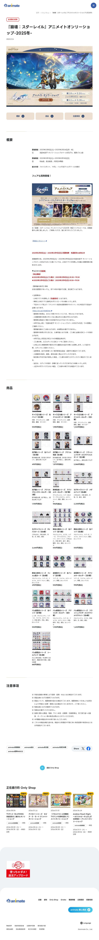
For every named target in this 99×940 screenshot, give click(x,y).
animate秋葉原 (34, 823)
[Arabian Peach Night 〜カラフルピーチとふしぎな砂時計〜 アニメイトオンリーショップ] (83, 814)
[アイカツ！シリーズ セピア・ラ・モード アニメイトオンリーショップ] (38, 814)
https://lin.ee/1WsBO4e (41, 311)
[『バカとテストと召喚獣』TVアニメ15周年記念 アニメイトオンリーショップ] (60, 814)
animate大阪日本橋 (59, 747)
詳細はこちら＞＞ (39, 241)
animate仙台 (29, 747)
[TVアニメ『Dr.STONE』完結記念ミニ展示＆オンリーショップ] (16, 814)
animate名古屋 (43, 747)
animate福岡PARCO (15, 751)
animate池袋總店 (14, 747)
